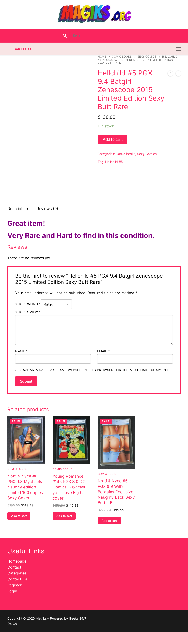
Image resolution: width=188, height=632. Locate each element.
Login (12, 591)
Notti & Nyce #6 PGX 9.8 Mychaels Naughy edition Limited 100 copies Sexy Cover (25, 487)
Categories (16, 573)
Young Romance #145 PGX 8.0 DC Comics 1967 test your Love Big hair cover (70, 487)
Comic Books (122, 56)
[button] (18, 516)
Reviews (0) (47, 208)
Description (17, 208)
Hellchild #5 (114, 162)
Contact (14, 567)
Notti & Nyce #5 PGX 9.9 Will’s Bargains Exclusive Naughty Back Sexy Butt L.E (116, 491)
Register (14, 585)
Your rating (28, 304)
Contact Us (17, 579)
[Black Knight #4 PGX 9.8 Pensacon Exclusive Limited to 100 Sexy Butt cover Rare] (178, 74)
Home (102, 56)
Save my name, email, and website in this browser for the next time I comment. (94, 370)
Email (103, 351)
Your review (28, 312)
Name (21, 351)
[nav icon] (178, 49)
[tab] (17, 209)
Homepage (16, 561)
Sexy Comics (147, 56)
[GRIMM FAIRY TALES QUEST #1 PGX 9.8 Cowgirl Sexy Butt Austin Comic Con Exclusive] (170, 74)
